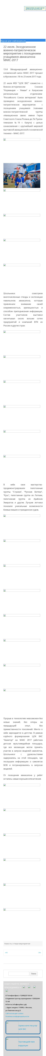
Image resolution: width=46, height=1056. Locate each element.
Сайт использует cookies (14, 1013)
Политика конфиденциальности (17, 1016)
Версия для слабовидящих (13, 41)
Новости (8, 943)
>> (40, 952)
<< (6, 952)
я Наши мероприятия (21, 943)
